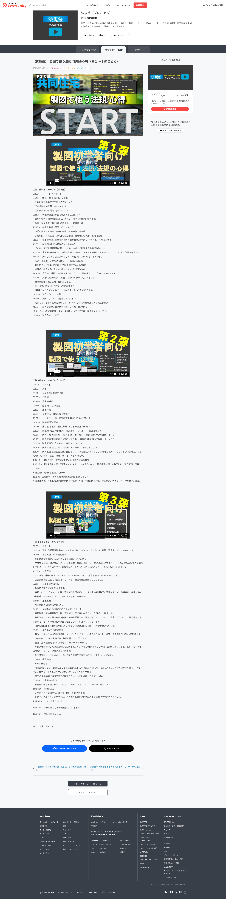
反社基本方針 (168, 867)
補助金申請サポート (147, 867)
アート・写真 (44, 849)
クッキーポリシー (170, 877)
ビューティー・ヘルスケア (72, 845)
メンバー (138, 49)
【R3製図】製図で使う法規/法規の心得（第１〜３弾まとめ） (76, 61)
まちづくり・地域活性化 (71, 822)
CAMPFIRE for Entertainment (145, 838)
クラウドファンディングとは (101, 844)
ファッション (44, 837)
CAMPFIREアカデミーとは (100, 840)
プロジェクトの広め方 (98, 852)
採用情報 (93, 892)
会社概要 (80, 892)
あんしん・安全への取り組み (174, 826)
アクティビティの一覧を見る (88, 783)
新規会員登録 (218, 5)
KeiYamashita (90, 17)
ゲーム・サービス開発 (47, 841)
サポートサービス (126, 844)
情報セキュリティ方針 (172, 863)
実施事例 (123, 848)
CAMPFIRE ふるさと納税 (148, 848)
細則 (165, 851)
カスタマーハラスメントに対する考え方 (175, 872)
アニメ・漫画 (44, 833)
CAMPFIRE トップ (123, 5)
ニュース (167, 830)
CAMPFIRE (143, 822)
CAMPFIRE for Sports (147, 844)
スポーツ (66, 833)
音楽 (64, 826)
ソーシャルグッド (46, 853)
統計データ (124, 852)
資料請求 (140, 5)
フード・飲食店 (45, 830)
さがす (108, 5)
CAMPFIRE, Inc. (66, 892)
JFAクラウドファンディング (149, 860)
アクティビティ (113, 49)
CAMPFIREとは (169, 822)
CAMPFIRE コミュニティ (148, 826)
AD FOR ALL (144, 852)
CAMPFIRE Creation (147, 830)
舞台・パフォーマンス (71, 849)
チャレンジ (67, 830)
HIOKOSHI (143, 856)
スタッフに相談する (120, 822)
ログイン (206, 5)
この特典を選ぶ (170, 108)
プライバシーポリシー (172, 855)
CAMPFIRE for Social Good (149, 833)
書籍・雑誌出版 (68, 841)
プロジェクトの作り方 (98, 848)
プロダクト (44, 826)
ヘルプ (166, 833)
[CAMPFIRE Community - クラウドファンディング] (14, 5)
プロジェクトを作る (98, 822)
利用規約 (167, 847)
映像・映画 (67, 837)
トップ (88, 49)
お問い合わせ (168, 837)
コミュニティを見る (88, 792)
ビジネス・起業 (45, 845)
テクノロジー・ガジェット (49, 822)
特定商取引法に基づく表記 (173, 859)
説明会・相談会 (125, 840)
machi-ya (143, 863)
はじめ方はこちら (93, 5)
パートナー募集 (108, 892)
